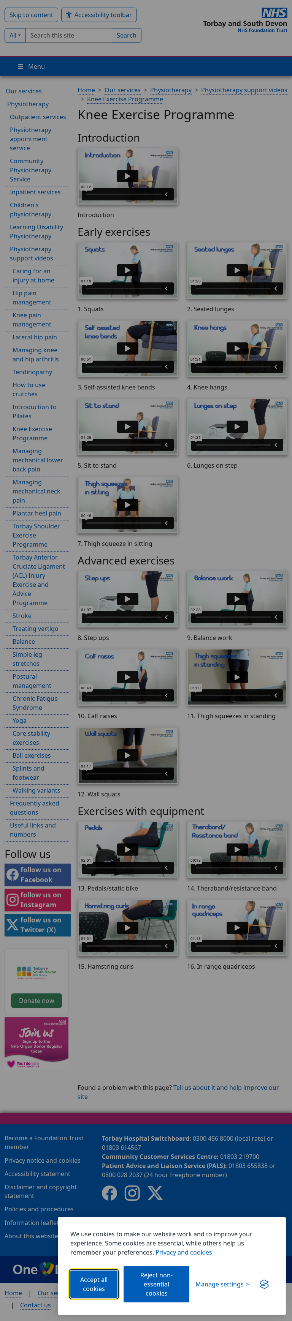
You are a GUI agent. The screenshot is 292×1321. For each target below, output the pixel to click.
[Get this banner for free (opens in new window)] (264, 1284)
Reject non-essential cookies (156, 1284)
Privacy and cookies (184, 1252)
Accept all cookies (94, 1284)
